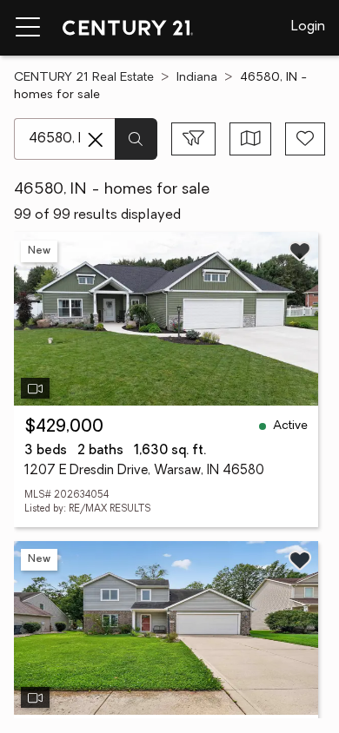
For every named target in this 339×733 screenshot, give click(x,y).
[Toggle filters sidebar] (193, 138)
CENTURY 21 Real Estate (84, 77)
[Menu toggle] (28, 28)
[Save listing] (299, 251)
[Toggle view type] (250, 138)
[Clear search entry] (95, 140)
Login (308, 27)
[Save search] (305, 138)
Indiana (196, 77)
